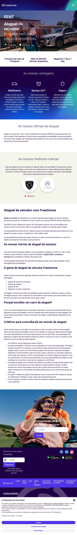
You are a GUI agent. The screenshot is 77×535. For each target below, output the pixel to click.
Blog (30, 481)
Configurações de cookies (58, 482)
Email (39, 435)
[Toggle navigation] (73, 5)
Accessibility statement (71, 482)
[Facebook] (61, 452)
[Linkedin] (67, 452)
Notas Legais (24, 482)
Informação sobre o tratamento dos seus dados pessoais (14, 471)
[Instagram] (72, 452)
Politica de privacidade (46, 482)
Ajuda (18, 481)
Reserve (31, 196)
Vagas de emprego (37, 483)
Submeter (9, 464)
